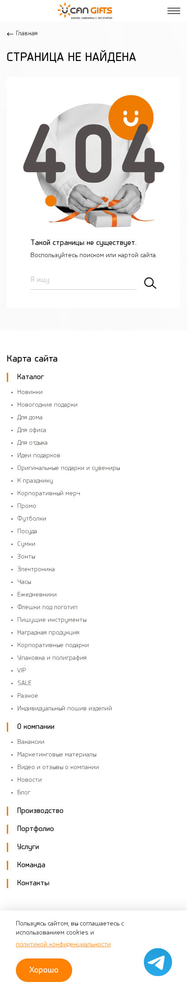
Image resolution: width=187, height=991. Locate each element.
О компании (35, 727)
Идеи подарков (38, 455)
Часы (24, 582)
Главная (27, 33)
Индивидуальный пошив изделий (64, 708)
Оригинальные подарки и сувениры (68, 468)
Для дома (30, 417)
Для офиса (31, 430)
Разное (27, 696)
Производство (40, 811)
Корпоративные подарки (53, 645)
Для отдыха (32, 443)
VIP (21, 670)
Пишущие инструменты (51, 620)
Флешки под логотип (47, 607)
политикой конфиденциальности (63, 944)
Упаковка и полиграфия (52, 658)
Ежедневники (37, 595)
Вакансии (30, 742)
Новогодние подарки (47, 405)
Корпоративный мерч (48, 493)
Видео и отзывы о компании (58, 767)
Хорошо (44, 970)
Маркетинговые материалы (56, 754)
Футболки (31, 519)
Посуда (27, 531)
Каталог (30, 377)
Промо (26, 506)
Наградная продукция (48, 632)
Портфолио (35, 829)
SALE (24, 683)
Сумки (26, 544)
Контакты (33, 883)
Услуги (28, 847)
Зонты (26, 557)
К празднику (35, 481)
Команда (31, 865)
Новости (29, 780)
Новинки (30, 392)
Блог (23, 792)
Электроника (36, 569)
